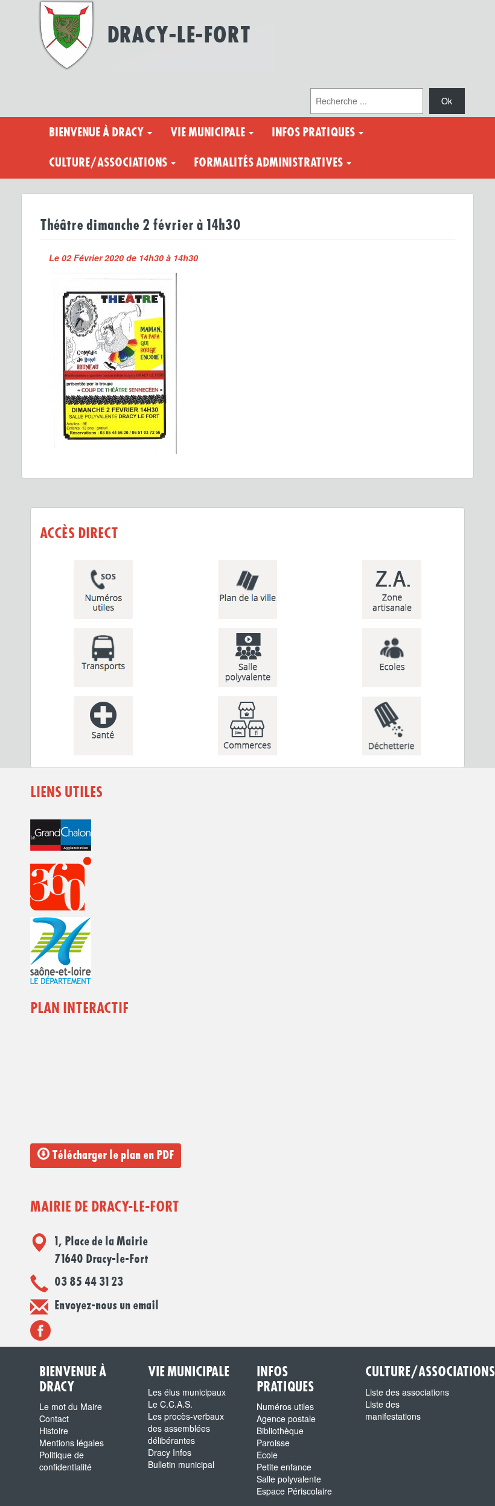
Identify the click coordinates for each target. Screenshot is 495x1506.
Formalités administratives (269, 163)
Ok (446, 101)
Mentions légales (71, 1443)
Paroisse (273, 1443)
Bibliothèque (280, 1431)
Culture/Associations (109, 163)
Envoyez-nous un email (106, 1306)
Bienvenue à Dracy (97, 133)
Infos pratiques (314, 133)
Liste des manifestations (393, 1410)
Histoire (53, 1431)
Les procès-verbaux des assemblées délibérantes (186, 1428)
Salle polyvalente (289, 1479)
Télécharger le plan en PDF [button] (112, 1155)
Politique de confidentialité (65, 1461)
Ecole (267, 1455)
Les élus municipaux (187, 1392)
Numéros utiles (285, 1406)
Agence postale (286, 1418)
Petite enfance (284, 1467)
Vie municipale (209, 133)
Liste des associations (407, 1392)
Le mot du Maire (70, 1406)
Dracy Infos (169, 1452)
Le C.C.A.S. (170, 1404)
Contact (54, 1418)
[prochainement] (40, 1330)
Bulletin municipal (181, 1464)
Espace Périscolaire (294, 1491)
